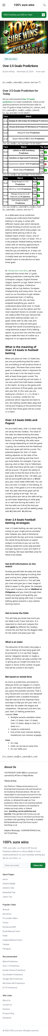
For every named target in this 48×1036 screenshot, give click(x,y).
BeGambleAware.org (13, 822)
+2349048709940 (28, 830)
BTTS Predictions (10, 988)
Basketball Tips (9, 892)
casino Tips (7, 897)
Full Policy (13, 833)
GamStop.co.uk (10, 825)
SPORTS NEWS (9, 884)
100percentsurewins (24, 786)
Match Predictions (10, 961)
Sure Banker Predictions (13, 975)
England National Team (12, 940)
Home (5, 879)
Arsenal (6, 910)
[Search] (44, 5)
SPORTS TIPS (8, 888)
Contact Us (7, 1005)
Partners (6, 1009)
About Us (6, 1000)
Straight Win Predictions (13, 979)
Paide (5, 936)
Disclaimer (7, 1018)
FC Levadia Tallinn (10, 918)
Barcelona (7, 914)
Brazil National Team (11, 931)
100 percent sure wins (18, 270)
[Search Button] (44, 5)
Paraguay (7, 949)
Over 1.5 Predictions (11, 966)
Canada (6, 944)
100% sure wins (24, 5)
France (5, 923)
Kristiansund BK (9, 927)
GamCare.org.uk (30, 822)
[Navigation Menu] (4, 5)
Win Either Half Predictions (14, 983)
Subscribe (37, 865)
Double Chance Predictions (14, 970)
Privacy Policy (8, 1013)
